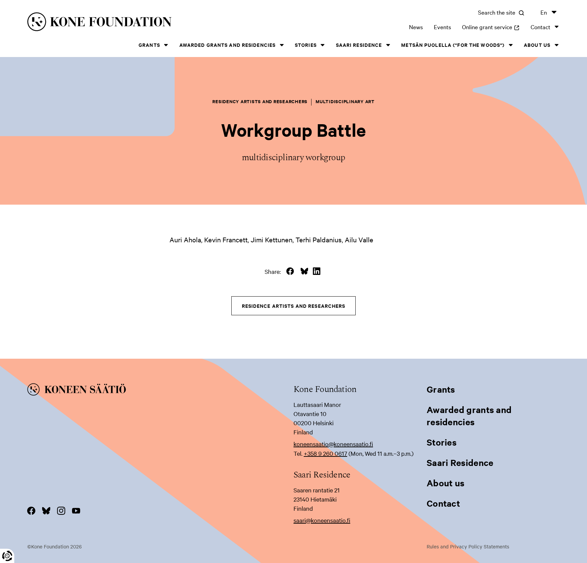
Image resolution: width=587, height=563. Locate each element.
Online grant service (491, 26)
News (416, 27)
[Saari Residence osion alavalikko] (388, 45)
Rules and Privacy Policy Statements (468, 546)
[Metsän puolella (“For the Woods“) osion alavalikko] (510, 45)
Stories (306, 44)
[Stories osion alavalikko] (322, 45)
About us (537, 44)
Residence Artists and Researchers (293, 305)
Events (442, 27)
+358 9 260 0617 (325, 453)
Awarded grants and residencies (227, 44)
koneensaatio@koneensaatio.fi (333, 444)
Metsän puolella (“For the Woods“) (452, 44)
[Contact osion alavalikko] (556, 26)
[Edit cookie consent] (7, 556)
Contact (540, 27)
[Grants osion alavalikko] (166, 45)
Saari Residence (359, 44)
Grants (149, 44)
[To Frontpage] (160, 390)
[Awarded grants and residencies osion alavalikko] (281, 45)
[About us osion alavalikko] (556, 45)
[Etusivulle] (145, 23)
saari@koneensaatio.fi (322, 520)
